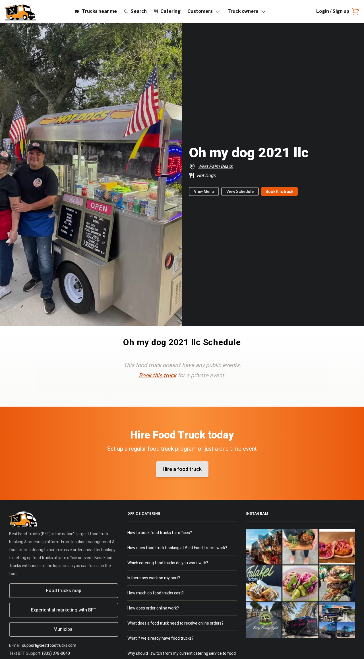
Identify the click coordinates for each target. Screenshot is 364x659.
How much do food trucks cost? (155, 593)
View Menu (204, 191)
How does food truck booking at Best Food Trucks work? (177, 547)
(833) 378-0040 (56, 653)
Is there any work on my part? (153, 578)
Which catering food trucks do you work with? (167, 563)
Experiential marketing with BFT (63, 610)
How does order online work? (153, 608)
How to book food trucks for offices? (159, 532)
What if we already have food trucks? (160, 638)
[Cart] (354, 11)
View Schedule (240, 191)
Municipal (63, 629)
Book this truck (279, 191)
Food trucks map (63, 590)
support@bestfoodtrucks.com (49, 645)
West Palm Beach (215, 166)
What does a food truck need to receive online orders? (175, 623)
